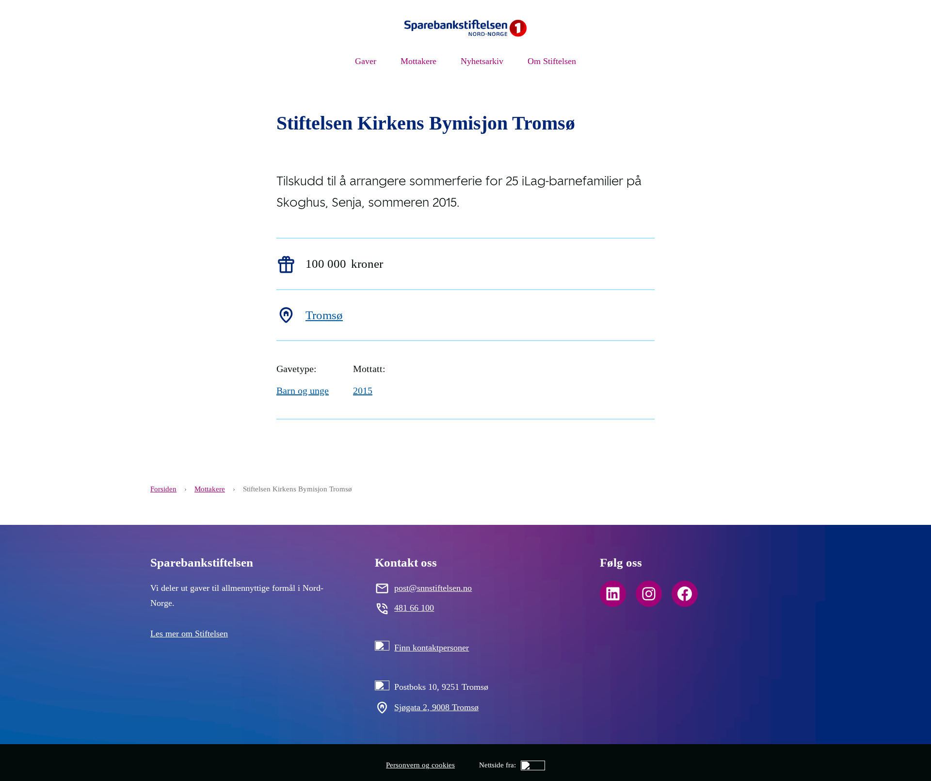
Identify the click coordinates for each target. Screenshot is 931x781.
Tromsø (324, 315)
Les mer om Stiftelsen (189, 633)
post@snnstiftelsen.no (433, 588)
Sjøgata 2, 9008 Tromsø (436, 707)
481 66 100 (414, 608)
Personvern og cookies (420, 765)
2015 (362, 390)
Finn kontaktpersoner (431, 647)
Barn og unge (302, 390)
